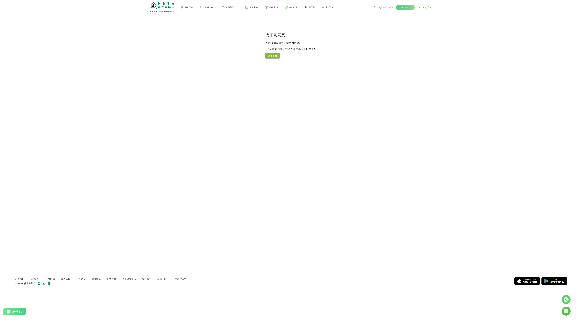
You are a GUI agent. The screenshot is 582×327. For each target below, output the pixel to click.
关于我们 (19, 278)
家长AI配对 (163, 278)
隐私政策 (146, 278)
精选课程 (96, 278)
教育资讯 (35, 278)
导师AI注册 (180, 278)
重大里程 (65, 278)
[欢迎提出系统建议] (566, 311)
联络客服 (311, 49)
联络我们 (111, 278)
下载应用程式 (129, 278)
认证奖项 (50, 278)
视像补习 (80, 278)
